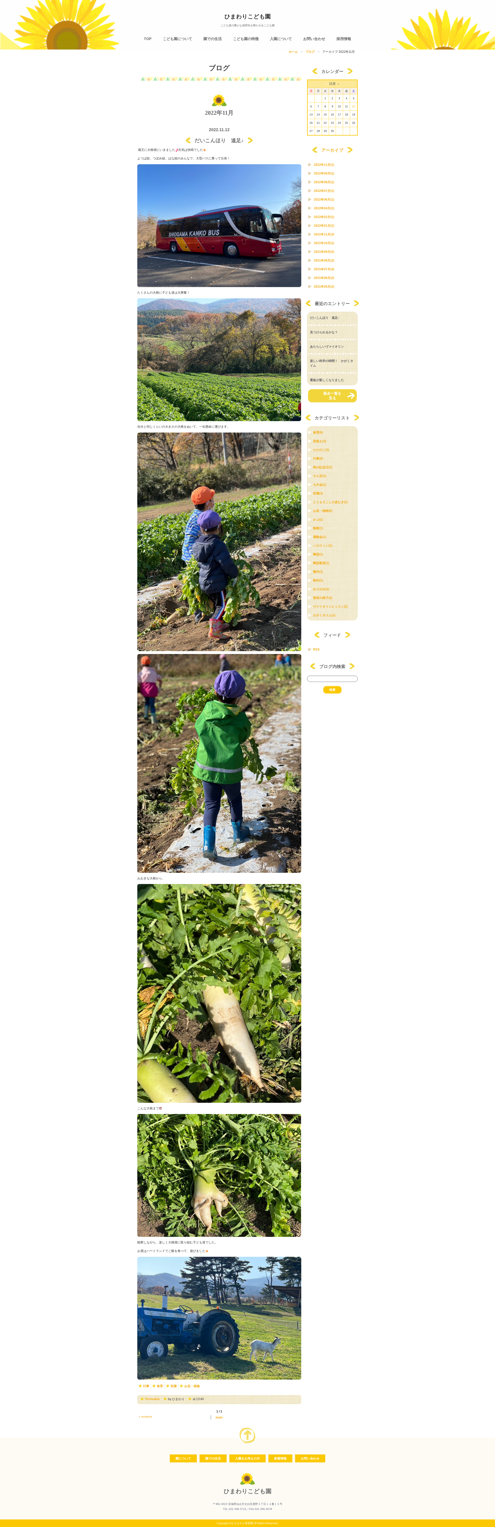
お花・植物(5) (322, 510)
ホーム (293, 51)
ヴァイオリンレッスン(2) (330, 606)
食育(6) (318, 432)
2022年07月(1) (324, 190)
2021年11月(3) (324, 234)
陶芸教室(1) (321, 563)
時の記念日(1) (322, 467)
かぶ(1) (318, 519)
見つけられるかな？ (324, 332)
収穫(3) (318, 493)
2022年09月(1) (324, 173)
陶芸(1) (318, 554)
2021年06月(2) (324, 278)
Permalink (152, 1399)
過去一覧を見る (332, 395)
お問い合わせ (314, 39)
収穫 (174, 1386)
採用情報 (343, 39)
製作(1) (318, 571)
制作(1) (318, 580)
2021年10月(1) (324, 243)
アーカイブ (332, 150)
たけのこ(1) (321, 449)
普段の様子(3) (322, 597)
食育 (160, 1386)
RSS (316, 649)
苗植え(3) (319, 441)
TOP (148, 39)
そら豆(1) (319, 476)
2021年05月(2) (324, 286)
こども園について (177, 39)
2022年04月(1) (324, 208)
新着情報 (280, 1458)
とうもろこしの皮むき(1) (330, 502)
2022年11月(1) (324, 164)
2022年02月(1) (324, 217)
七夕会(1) (319, 484)
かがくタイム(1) (324, 615)
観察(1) (318, 528)
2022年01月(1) (324, 225)
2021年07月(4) (324, 269)
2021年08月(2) (324, 260)
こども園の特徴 (246, 39)
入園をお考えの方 (247, 1458)
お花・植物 (192, 1386)
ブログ (310, 51)
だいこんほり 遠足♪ (324, 318)
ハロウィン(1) (322, 545)
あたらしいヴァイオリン (327, 346)
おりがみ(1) (321, 589)
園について (183, 1458)
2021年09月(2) (324, 251)
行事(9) (318, 458)
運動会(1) (319, 537)
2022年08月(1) (324, 182)
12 (353, 106)
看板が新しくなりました (327, 380)
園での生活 (212, 39)
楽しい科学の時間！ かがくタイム (331, 363)
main (219, 1417)
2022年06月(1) (324, 199)
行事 (146, 1386)
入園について (281, 39)
